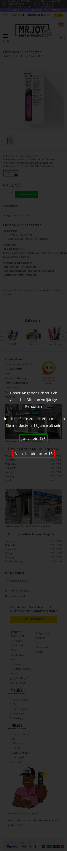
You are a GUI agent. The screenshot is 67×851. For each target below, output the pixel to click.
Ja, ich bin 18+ (33, 438)
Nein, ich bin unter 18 (33, 453)
